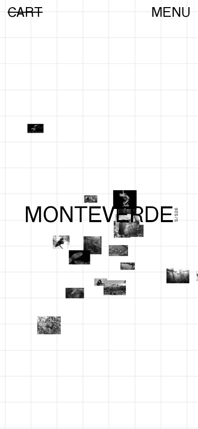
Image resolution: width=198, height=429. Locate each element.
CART (25, 12)
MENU (170, 12)
